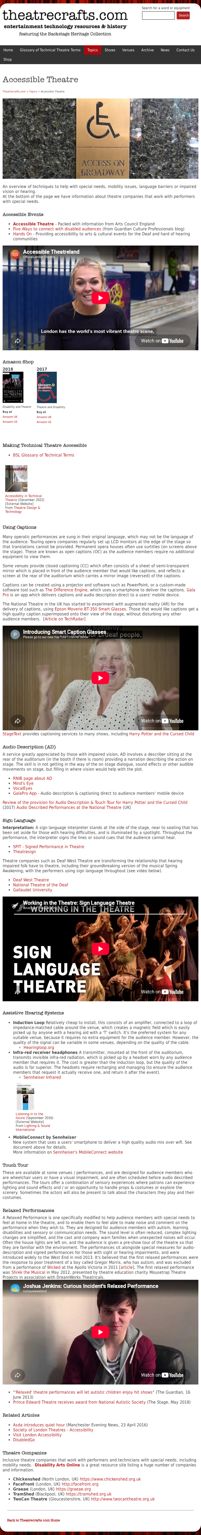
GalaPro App (25, 793)
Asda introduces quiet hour (39, 1424)
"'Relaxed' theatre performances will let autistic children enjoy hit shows (83, 1392)
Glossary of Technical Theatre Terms (50, 50)
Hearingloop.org (39, 1047)
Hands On (22, 233)
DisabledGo (24, 1439)
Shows (110, 50)
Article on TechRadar (64, 618)
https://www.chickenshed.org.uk (110, 1479)
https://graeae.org (73, 1489)
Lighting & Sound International (33, 1128)
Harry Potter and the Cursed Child (161, 733)
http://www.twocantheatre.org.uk (123, 1499)
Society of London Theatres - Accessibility (53, 1429)
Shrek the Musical (28, 1272)
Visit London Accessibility (37, 1434)
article (127, 1267)
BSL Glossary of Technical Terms (43, 455)
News (165, 50)
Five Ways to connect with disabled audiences (57, 228)
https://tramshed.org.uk (88, 1494)
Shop (7, 59)
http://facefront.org (80, 1484)
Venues (128, 50)
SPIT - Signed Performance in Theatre (48, 846)
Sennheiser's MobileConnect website (88, 1152)
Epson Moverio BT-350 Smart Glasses (90, 609)
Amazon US (10, 422)
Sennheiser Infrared (42, 1077)
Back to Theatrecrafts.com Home (33, 1520)
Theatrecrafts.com (14, 91)
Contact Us (185, 50)
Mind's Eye (23, 783)
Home (8, 50)
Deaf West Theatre (31, 879)
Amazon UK (10, 417)
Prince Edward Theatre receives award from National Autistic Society (79, 1402)
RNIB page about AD (32, 778)
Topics (92, 50)
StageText (12, 733)
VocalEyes (22, 788)
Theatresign (24, 851)
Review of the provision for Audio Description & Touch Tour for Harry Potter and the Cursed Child (95, 802)
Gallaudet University (32, 889)
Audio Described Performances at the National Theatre (68, 807)
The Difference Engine (66, 589)
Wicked (53, 1267)
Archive (147, 50)
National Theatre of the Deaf (40, 884)
